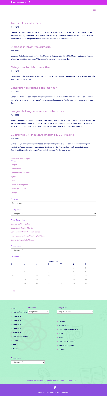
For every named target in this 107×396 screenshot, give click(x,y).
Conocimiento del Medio (20, 173)
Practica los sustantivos (26, 23)
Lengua (14, 164)
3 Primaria (17, 324)
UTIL (15, 308)
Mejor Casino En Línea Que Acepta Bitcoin (28, 236)
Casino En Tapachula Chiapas (23, 240)
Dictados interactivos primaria (31, 47)
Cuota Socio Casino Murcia (22, 228)
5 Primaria (17, 332)
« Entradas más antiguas (21, 158)
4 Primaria (17, 328)
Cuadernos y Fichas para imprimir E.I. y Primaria (42, 134)
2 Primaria (17, 320)
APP (14, 344)
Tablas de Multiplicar (19, 184)
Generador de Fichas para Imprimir (34, 87)
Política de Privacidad (55, 380)
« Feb (13, 291)
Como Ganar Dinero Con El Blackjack (26, 232)
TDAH (15, 340)
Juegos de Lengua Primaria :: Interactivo (37, 111)
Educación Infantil (20, 312)
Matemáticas (16, 168)
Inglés (13, 177)
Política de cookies (35, 380)
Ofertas (14, 193)
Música (13, 181)
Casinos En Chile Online (20, 224)
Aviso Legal (72, 380)
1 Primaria (17, 316)
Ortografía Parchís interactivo (30, 67)
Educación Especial (18, 189)
